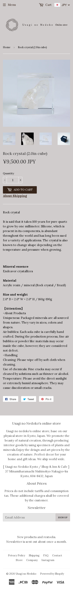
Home (6, 47)
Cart (48, 5)
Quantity (8, 173)
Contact (57, 555)
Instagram (47, 560)
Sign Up (63, 517)
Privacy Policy (16, 555)
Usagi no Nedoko (26, 573)
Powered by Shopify (52, 573)
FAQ (45, 555)
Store (19, 560)
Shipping (34, 555)
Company (32, 560)
